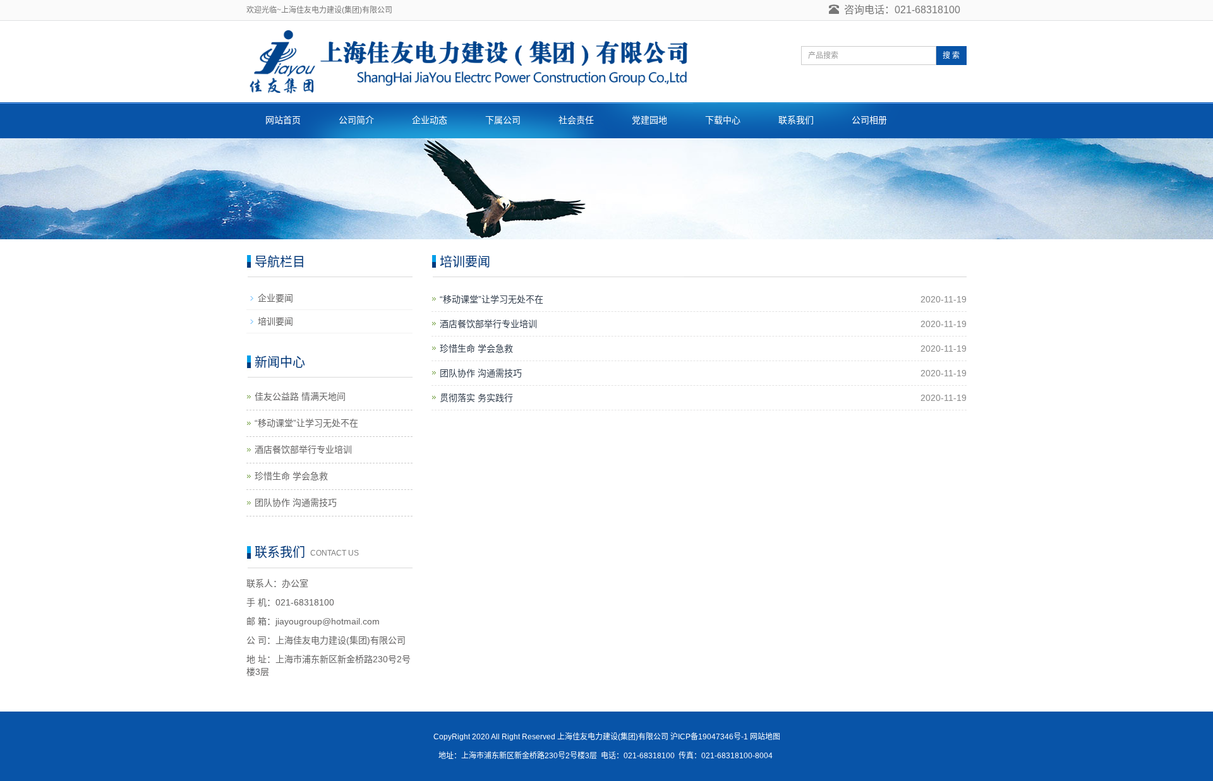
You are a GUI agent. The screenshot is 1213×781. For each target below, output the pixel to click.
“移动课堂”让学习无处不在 (491, 299)
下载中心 (722, 120)
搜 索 (951, 55)
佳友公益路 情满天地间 (300, 396)
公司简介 (356, 120)
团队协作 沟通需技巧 (481, 373)
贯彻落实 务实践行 (476, 398)
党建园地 (649, 120)
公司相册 (869, 120)
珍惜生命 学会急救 (476, 348)
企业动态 (429, 120)
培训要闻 (275, 321)
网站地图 (765, 736)
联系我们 (796, 120)
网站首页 (283, 120)
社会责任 (576, 120)
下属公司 (503, 120)
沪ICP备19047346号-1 (709, 736)
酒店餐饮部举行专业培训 (488, 324)
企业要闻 (275, 298)
